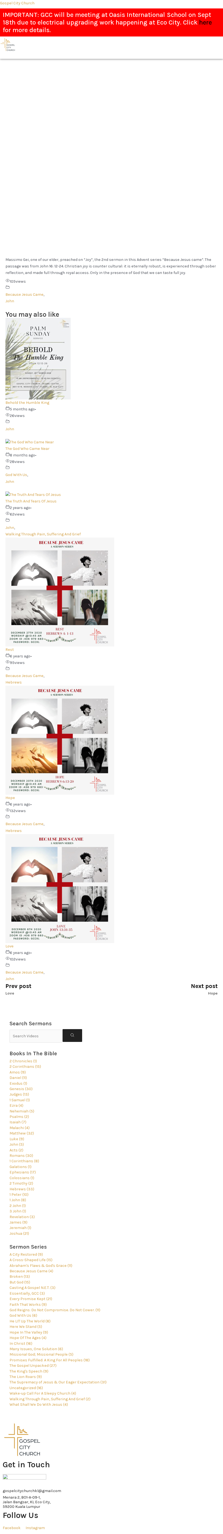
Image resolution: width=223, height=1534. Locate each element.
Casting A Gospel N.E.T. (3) (32, 1287)
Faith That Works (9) (28, 1304)
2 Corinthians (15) (25, 1066)
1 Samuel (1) (20, 1100)
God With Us (16, 474)
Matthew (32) (22, 1133)
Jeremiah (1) (20, 1227)
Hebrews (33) (22, 1189)
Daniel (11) (18, 1077)
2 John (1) (18, 1205)
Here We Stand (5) (26, 1326)
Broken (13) (20, 1276)
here (205, 22)
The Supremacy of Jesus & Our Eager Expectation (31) (58, 1382)
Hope (10, 797)
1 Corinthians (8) (24, 1161)
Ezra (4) (16, 1105)
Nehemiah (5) (22, 1111)
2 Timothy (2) (21, 1183)
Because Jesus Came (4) (31, 1271)
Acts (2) (16, 1150)
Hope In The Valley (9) (29, 1332)
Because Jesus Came (24, 294)
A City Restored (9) (26, 1254)
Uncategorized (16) (26, 1388)
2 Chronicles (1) (23, 1061)
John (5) (17, 1144)
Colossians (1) (22, 1178)
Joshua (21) (19, 1233)
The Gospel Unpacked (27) (33, 1365)
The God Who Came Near (27, 448)
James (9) (18, 1222)
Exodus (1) (18, 1083)
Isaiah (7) (18, 1122)
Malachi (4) (20, 1128)
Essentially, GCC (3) (27, 1293)
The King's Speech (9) (29, 1371)
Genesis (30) (21, 1089)
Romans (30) (21, 1155)
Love (9, 946)
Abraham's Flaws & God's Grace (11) (41, 1265)
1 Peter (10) (19, 1194)
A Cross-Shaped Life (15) (31, 1260)
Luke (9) (17, 1139)
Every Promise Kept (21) (31, 1299)
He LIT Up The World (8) (30, 1321)
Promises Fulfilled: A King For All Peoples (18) (50, 1360)
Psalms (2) (19, 1116)
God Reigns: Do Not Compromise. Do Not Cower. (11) (55, 1310)
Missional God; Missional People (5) (41, 1354)
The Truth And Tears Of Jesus (31, 501)
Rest (9, 649)
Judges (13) (19, 1094)
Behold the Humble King (27, 402)
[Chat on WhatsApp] (24, 1478)
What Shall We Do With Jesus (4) (39, 1404)
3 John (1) (18, 1211)
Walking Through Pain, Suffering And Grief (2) (50, 1399)
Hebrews (13, 682)
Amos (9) (18, 1072)
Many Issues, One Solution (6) (36, 1349)
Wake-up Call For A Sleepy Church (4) (43, 1393)
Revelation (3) (22, 1217)
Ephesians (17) (23, 1172)
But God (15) (20, 1282)
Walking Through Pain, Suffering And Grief (43, 534)
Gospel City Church (17, 3)
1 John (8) (18, 1200)
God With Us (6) (23, 1315)
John (9, 301)
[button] (199, 56)
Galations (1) (21, 1166)
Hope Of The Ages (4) (28, 1337)
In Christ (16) (21, 1343)
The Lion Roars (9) (26, 1376)
